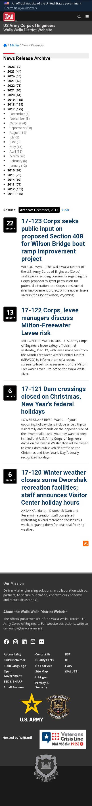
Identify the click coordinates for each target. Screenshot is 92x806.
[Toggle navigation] (85, 16)
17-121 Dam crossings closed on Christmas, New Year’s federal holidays (53, 400)
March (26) (17, 156)
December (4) (19, 114)
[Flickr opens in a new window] (41, 642)
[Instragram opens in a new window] (15, 642)
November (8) (20, 118)
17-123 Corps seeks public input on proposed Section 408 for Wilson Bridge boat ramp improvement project (53, 239)
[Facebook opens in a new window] (6, 642)
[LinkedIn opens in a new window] (24, 642)
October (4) (18, 123)
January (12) (18, 165)
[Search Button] (77, 16)
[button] (21, 8)
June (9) (15, 142)
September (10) (21, 128)
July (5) (14, 137)
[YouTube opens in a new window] (33, 642)
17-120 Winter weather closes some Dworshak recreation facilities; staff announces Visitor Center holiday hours (54, 487)
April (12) (16, 151)
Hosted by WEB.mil (17, 737)
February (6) (18, 161)
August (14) (18, 132)
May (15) (16, 147)
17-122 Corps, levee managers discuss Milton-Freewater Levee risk (50, 322)
